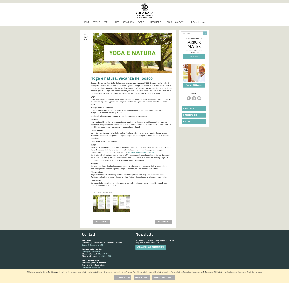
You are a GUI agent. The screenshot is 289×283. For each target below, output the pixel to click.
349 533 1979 (104, 254)
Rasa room (128, 22)
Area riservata (198, 22)
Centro (96, 22)
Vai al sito (194, 57)
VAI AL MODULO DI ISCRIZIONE (150, 247)
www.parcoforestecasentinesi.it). (141, 153)
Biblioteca (188, 109)
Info (117, 22)
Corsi (107, 22)
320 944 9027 (106, 256)
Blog (169, 22)
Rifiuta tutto (141, 278)
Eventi (141, 22)
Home (86, 22)
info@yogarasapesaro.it (92, 252)
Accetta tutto (122, 278)
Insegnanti (156, 22)
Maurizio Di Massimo (194, 85)
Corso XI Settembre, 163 (92, 245)
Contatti (179, 22)
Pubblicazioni (190, 115)
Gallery (187, 122)
